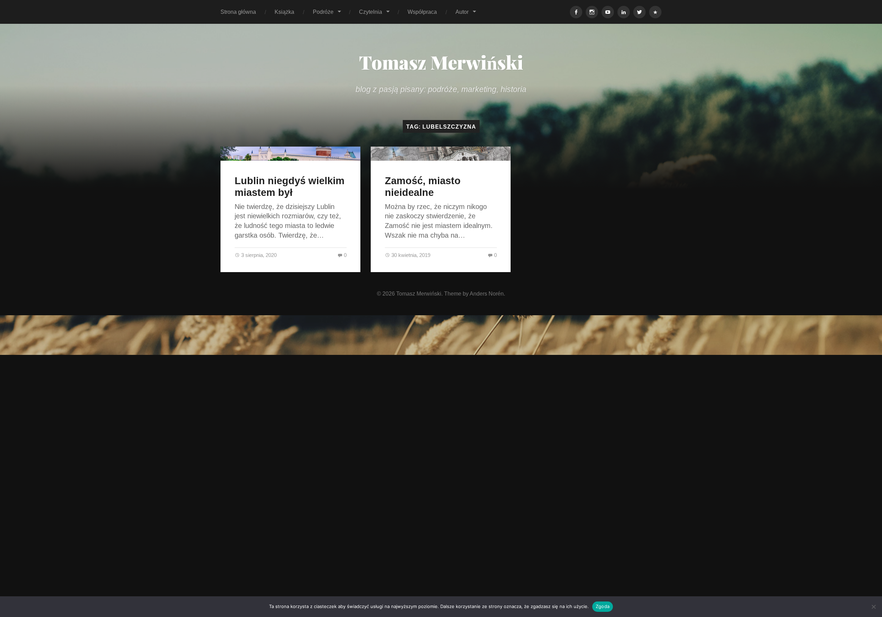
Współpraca (422, 12)
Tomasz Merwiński (441, 62)
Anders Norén (487, 293)
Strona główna (238, 12)
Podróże (323, 12)
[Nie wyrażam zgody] (873, 606)
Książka (284, 12)
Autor (462, 12)
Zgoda (602, 606)
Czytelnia (370, 12)
